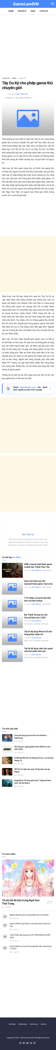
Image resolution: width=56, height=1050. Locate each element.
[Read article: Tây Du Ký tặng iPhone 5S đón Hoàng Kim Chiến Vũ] (12, 637)
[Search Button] (52, 4)
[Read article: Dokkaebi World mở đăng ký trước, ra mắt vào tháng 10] (7, 760)
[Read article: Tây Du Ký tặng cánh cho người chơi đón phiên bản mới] (12, 654)
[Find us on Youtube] (27, 1043)
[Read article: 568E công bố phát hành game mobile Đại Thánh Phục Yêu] (12, 570)
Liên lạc (43, 1024)
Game (11, 11)
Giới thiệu (12, 1024)
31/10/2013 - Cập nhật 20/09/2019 (36, 657)
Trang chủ (5, 78)
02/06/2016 (47, 570)
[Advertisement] (28, 45)
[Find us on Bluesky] (31, 1043)
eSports (22, 11)
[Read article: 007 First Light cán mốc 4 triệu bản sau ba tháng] (7, 771)
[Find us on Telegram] (24, 1043)
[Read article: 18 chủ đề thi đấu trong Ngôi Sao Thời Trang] (28, 878)
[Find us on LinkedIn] (34, 1043)
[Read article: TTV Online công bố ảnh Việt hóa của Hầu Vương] (12, 604)
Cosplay (44, 11)
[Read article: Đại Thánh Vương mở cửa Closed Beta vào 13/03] (12, 620)
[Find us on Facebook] (20, 1043)
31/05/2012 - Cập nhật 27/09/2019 (18, 98)
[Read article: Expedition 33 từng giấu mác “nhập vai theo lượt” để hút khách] (7, 783)
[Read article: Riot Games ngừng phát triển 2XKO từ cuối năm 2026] (7, 749)
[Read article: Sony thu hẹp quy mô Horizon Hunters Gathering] (7, 738)
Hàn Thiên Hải (22, 94)
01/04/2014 (47, 604)
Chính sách (34, 1024)
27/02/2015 (47, 587)
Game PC (22, 78)
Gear (33, 11)
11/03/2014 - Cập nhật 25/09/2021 (36, 624)
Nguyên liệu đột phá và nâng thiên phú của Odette (29, 915)
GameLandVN (26, 4)
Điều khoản (22, 1024)
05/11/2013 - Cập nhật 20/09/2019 (36, 641)
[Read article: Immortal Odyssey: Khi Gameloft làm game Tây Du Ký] (12, 587)
